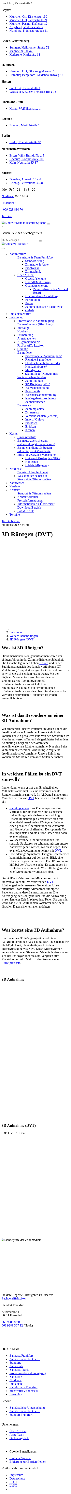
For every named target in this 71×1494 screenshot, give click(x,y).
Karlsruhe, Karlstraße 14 (24, 54)
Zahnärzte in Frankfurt (23, 1387)
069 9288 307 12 (12, 1325)
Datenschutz (17, 1478)
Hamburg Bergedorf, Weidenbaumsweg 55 (36, 75)
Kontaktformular (27, 497)
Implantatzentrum (20, 313)
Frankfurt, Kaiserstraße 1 (24, 88)
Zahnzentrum (17, 254)
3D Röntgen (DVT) (37, 384)
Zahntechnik (33, 271)
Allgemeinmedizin (28, 342)
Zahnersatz (24, 405)
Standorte (15, 1362)
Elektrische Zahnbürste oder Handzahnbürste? (42, 364)
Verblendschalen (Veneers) (41, 416)
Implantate (15, 1383)
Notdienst (8, 196)
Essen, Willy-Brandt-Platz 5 (26, 155)
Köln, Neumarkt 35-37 (23, 162)
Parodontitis (32, 391)
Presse (29, 303)
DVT (31, 798)
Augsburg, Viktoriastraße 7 (26, 27)
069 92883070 (11, 1322)
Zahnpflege (24, 352)
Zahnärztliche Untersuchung (27, 1407)
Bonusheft (31, 461)
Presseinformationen (30, 500)
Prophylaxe (32, 268)
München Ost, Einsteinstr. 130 (28, 16)
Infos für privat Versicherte (33, 451)
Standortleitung (34, 261)
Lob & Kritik (25, 511)
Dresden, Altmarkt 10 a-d (25, 179)
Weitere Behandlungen (31, 377)
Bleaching (15, 1394)
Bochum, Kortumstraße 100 (26, 159)
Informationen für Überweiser (35, 504)
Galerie (29, 310)
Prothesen (31, 423)
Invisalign (23, 328)
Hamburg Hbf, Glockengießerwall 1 (32, 71)
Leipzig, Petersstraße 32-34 (26, 183)
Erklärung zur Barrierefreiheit (27, 1461)
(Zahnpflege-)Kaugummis (41, 373)
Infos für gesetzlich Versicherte (36, 454)
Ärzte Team (16, 1434)
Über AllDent (25, 275)
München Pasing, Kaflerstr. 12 (28, 23)
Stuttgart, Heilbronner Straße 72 (29, 47)
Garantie (22, 349)
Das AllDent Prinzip (37, 282)
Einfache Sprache (20, 1458)
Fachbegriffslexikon (14, 1298)
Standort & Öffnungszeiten (34, 479)
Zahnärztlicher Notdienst (32, 472)
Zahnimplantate (35, 409)
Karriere (14, 486)
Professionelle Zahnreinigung (35, 320)
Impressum (16, 1475)
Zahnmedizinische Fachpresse (44, 306)
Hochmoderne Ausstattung (41, 296)
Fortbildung (32, 299)
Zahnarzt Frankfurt (21, 1355)
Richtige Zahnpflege (38, 359)
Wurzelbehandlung (37, 387)
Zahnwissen (16, 482)
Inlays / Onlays (34, 419)
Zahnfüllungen (34, 380)
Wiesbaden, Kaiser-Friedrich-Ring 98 (32, 91)
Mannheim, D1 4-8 (21, 51)
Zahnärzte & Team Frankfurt (35, 257)
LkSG (13, 1485)
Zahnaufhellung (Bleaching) (34, 324)
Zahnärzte (15, 1376)
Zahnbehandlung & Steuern (34, 447)
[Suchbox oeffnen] (48, 223)
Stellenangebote (19, 1438)
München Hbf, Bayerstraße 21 (28, 20)
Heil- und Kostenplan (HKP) (43, 458)
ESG (12, 1482)
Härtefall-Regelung (37, 465)
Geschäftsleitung (35, 278)
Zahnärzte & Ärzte (37, 264)
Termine (7, 216)
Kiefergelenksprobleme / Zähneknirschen (40, 400)
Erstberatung (25, 335)
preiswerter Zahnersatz (23, 1390)
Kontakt (14, 490)
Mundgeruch (33, 370)
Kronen (30, 430)
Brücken (30, 426)
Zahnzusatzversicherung (32, 440)
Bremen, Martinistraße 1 (24, 125)
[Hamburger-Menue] (3, 248)
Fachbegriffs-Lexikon (30, 345)
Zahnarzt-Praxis (19, 1369)
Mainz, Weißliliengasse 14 (25, 108)
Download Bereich (29, 507)
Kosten (13, 433)
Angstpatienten (26, 338)
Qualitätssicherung (36, 285)
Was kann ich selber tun (32, 475)
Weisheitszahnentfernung (40, 394)
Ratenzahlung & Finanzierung (36, 444)
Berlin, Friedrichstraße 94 (25, 142)
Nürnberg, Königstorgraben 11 (28, 30)
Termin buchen (11, 521)
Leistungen (16, 317)
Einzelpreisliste (26, 437)
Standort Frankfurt (20, 1414)
